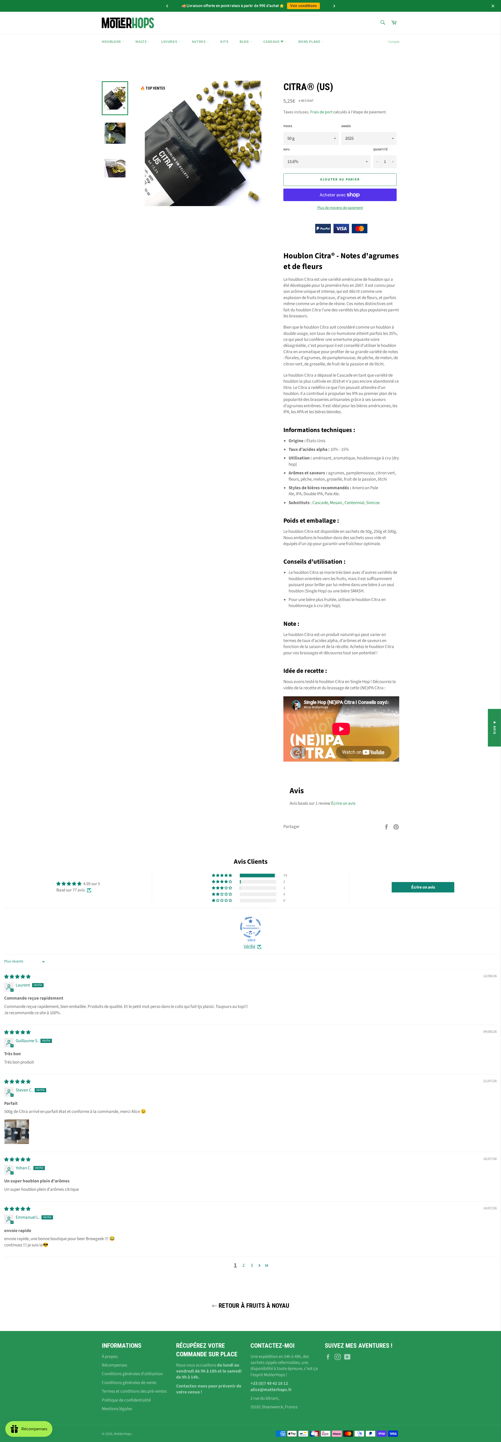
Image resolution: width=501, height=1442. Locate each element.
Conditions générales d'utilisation (132, 1374)
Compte (393, 41)
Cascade (320, 503)
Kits (224, 41)
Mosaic (336, 503)
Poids (287, 126)
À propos (110, 1356)
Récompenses (114, 1365)
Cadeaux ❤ (274, 41)
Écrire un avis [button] (423, 887)
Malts (141, 41)
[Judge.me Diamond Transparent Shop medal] (250, 927)
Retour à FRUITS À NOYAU (253, 1305)
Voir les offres (296, 6)
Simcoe (373, 503)
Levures (169, 41)
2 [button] (243, 1265)
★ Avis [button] (494, 727)
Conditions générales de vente (129, 1383)
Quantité (380, 150)
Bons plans (309, 41)
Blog (245, 41)
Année (346, 126)
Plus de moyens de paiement (340, 208)
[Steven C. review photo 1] (16, 1131)
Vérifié (249, 947)
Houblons (112, 41)
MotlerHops (123, 1433)
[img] (17, 977)
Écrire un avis (343, 803)
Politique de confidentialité (126, 1400)
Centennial (354, 503)
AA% (286, 150)
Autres (199, 41)
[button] (222, 875)
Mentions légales (117, 1409)
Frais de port (321, 112)
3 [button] (252, 1265)
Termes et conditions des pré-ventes (134, 1391)
